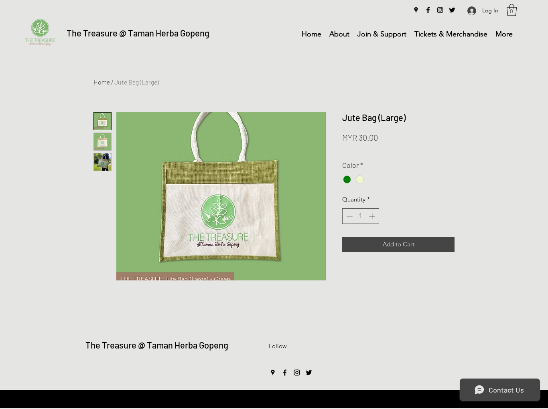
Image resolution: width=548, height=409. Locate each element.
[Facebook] (428, 10)
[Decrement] (348, 216)
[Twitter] (452, 10)
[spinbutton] (360, 216)
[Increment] (372, 216)
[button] (512, 10)
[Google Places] (416, 10)
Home (101, 82)
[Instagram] (440, 10)
